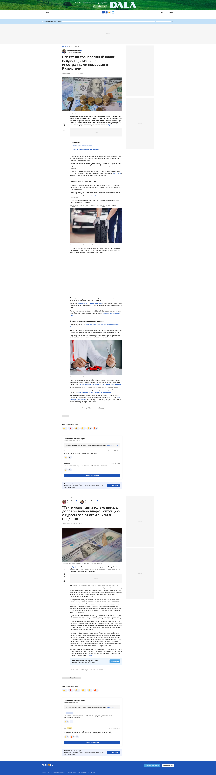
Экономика (84, 17)
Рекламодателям (168, 765)
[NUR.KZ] (108, 12)
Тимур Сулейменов (75, 678)
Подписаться (115, 661)
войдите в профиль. (112, 445)
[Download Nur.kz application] (108, 5)
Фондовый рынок (74, 497)
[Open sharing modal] (64, 130)
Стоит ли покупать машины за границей (86, 149)
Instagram (115, 485)
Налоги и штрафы (74, 46)
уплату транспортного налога (101, 195)
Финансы (45, 17)
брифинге (76, 567)
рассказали (117, 173)
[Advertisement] (108, 33)
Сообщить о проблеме (152, 765)
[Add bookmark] (64, 136)
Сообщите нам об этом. (96, 408)
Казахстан (65, 416)
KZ (162, 12)
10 (78, 690)
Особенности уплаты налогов (82, 146)
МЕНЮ (47, 12)
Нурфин (110, 125)
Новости (54, 17)
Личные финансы (94, 17)
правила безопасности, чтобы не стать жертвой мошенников (99, 384)
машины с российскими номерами (90, 303)
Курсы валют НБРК (63, 17)
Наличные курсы (75, 17)
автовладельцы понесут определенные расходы (94, 392)
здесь (90, 655)
